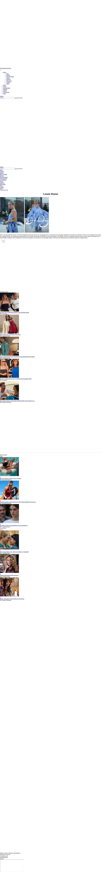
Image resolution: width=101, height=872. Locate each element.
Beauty (5, 90)
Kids (7, 73)
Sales (4, 85)
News (1, 185)
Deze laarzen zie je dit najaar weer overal (10, 334)
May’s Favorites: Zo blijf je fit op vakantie (10, 478)
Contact (8, 82)
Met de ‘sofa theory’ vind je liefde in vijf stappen (12, 598)
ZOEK (1, 96)
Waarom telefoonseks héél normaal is (9, 575)
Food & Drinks (10, 76)
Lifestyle (8, 79)
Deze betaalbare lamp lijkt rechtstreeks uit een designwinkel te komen (17, 356)
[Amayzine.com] (5, 68)
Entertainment (6, 88)
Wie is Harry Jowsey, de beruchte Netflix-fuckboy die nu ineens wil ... (17, 400)
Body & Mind (3, 174)
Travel (7, 78)
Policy (7, 83)
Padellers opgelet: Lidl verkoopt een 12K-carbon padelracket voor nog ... (18, 502)
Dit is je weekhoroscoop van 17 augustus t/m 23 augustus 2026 (15, 378)
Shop (4, 93)
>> (4, 241)
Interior (8, 75)
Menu (4, 72)
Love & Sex (6, 92)
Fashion (5, 89)
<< (4, 240)
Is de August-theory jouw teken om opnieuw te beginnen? (14, 551)
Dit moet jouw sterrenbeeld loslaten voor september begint (14, 312)
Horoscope (9, 81)
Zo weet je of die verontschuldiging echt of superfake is (14, 525)
